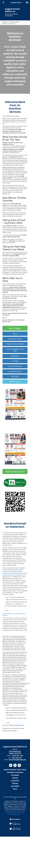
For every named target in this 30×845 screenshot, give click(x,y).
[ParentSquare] (15, 819)
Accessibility (15, 786)
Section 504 (15, 781)
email (7, 610)
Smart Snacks (15, 356)
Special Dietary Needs (15, 339)
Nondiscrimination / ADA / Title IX (15, 770)
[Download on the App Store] (15, 829)
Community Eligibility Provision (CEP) (15, 350)
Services (4, 22)
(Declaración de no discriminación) (17, 813)
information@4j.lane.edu (17, 760)
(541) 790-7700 (17, 755)
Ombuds (15, 778)
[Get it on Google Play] (15, 824)
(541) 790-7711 (17, 758)
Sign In (15, 789)
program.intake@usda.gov (16, 725)
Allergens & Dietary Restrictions (15, 344)
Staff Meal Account (15, 381)
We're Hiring (15, 376)
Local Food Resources (15, 366)
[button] (16, 2)
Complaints (15, 775)
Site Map (15, 783)
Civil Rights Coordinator (15, 772)
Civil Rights (15, 361)
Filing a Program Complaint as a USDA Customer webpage (14, 575)
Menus (15, 334)
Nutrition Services (13, 22)
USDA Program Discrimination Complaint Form (12, 571)
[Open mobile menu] (3, 2)
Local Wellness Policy (15, 371)
